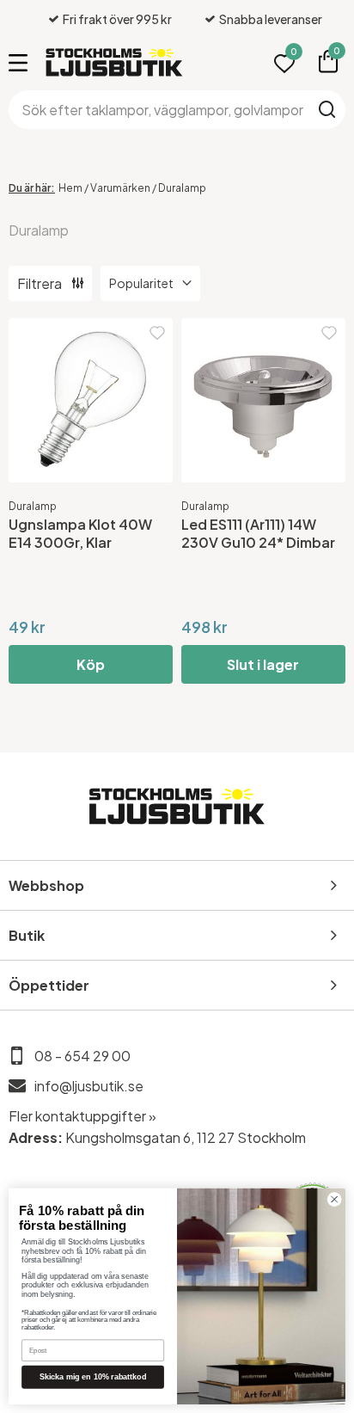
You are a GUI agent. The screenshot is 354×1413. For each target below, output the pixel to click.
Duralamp (33, 506)
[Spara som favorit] (157, 333)
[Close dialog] (334, 1199)
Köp (90, 664)
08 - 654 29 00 (82, 1056)
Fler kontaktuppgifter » (82, 1116)
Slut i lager (263, 664)
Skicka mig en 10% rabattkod (93, 1377)
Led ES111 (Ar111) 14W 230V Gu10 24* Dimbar (258, 533)
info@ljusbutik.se (88, 1086)
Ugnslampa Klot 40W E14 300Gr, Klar (80, 533)
